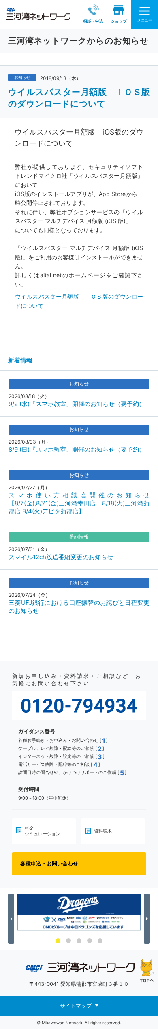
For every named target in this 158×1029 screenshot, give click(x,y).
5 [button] (100, 940)
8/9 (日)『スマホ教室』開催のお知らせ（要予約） (77, 449)
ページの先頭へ (147, 970)
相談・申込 (93, 21)
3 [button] (79, 940)
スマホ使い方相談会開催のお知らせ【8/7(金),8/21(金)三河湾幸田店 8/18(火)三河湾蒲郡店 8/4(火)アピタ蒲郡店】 (79, 503)
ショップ (119, 21)
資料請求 (103, 831)
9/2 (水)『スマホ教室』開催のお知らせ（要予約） (77, 404)
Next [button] (148, 918)
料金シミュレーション (42, 831)
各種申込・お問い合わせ (49, 863)
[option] (79, 912)
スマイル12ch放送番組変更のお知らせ (61, 557)
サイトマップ (76, 1005)
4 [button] (89, 940)
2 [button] (68, 940)
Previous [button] (12, 918)
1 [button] (58, 940)
